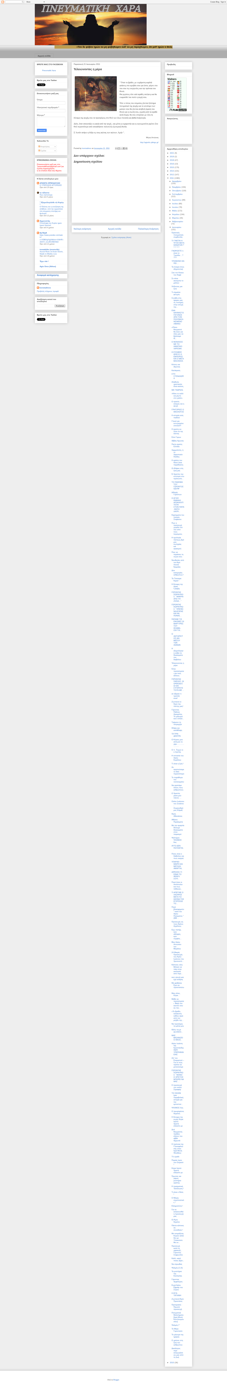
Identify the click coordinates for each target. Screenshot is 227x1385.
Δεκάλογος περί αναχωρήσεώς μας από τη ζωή (177, 1352)
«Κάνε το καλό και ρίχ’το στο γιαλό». (177, 395)
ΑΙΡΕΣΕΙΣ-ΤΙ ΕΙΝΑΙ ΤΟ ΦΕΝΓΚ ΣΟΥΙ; (177, 875)
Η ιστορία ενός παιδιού (178, 416)
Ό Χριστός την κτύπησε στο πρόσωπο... (178, 476)
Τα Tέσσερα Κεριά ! (176, 579)
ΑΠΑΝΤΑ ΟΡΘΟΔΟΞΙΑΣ (50, 183)
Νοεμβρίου (176, 187)
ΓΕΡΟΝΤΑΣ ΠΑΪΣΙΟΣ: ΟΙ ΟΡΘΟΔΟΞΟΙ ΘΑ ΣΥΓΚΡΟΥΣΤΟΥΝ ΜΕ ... (178, 684)
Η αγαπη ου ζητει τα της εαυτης (177, 431)
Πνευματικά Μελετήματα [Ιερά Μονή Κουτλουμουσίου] (178, 1317)
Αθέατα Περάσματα (177, 821)
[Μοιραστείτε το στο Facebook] (124, 148)
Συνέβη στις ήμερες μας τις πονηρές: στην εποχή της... (178, 302)
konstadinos (45, 288)
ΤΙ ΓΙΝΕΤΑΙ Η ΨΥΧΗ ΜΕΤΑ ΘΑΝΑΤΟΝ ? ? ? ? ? (178, 244)
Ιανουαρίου (176, 227)
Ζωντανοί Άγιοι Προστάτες (178, 1300)
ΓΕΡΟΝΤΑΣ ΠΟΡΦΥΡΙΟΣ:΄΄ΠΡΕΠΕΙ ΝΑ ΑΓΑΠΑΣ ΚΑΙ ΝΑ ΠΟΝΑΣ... (177, 610)
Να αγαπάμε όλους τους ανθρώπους (177, 787)
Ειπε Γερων (176, 437)
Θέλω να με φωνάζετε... (177, 1031)
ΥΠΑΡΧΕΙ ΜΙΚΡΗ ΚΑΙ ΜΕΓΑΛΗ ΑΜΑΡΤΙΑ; (177, 865)
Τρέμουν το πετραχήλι (177, 723)
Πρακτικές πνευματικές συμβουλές (178, 235)
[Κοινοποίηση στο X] (121, 148)
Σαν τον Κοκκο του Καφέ (178, 274)
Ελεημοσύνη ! (177, 1206)
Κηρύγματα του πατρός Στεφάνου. (178, 517)
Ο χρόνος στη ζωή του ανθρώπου (177, 1342)
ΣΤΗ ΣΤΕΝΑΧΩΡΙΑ (178, 376)
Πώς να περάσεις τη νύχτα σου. (177, 554)
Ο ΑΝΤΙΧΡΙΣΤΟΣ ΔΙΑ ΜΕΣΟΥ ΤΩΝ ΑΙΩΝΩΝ (177, 639)
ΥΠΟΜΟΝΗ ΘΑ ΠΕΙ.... (178, 262)
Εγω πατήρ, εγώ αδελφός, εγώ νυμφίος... (177, 934)
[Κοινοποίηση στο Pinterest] (126, 148)
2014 (172, 171)
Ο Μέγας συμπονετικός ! (178, 1200)
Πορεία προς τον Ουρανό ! (177, 1162)
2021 (172, 153)
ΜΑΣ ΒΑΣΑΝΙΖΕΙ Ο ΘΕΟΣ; (177, 1037)
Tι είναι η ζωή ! (178, 764)
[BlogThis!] (119, 148)
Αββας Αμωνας (178, 441)
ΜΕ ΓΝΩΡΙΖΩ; (177, 390)
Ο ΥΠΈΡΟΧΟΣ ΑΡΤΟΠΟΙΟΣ (51, 185)
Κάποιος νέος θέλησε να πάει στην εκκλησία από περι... (177, 969)
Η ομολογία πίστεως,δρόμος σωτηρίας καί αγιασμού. (178, 543)
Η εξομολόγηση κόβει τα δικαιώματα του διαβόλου (177, 654)
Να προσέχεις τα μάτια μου (178, 1025)
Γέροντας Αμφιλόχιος (177, 1280)
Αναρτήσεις (45, 146)
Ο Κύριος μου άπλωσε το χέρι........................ (178, 743)
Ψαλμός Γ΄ (176, 1325)
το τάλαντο (44, 193)
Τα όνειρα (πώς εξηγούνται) (178, 268)
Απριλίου (176, 214)
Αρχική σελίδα (44, 56)
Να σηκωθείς (177, 1264)
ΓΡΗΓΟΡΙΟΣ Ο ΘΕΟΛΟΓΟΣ (178, 410)
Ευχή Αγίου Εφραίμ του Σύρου (177, 1287)
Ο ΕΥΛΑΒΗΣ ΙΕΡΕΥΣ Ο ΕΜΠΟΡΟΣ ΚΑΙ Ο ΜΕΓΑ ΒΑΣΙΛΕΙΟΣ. (178, 356)
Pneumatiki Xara (49, 70)
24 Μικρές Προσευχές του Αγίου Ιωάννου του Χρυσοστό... (178, 956)
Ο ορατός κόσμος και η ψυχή (178, 403)
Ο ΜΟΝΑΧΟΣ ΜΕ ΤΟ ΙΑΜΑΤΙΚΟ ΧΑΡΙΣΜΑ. (177, 345)
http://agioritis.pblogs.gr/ (149, 142)
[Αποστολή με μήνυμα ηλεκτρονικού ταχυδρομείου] (116, 148)
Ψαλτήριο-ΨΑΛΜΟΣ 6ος (177, 840)
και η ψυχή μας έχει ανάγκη (178, 978)
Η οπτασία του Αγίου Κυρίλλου (178, 758)
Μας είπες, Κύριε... (176, 994)
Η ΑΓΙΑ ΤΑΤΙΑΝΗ (176, 1294)
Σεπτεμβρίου (177, 194)
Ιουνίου (175, 207)
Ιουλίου (175, 204)
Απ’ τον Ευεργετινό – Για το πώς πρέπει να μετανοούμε (178, 1062)
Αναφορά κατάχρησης (48, 275)
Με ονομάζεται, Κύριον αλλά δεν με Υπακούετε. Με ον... (178, 1237)
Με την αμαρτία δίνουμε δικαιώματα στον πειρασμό (178, 829)
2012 (172, 174)
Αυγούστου (177, 200)
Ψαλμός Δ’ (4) (177, 1268)
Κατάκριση (176, 370)
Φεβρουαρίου (177, 221)
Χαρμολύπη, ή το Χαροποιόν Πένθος (177, 453)
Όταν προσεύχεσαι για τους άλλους (178, 672)
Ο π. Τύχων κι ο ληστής (177, 751)
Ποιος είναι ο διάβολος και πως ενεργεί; (178, 856)
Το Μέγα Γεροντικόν (177, 1330)
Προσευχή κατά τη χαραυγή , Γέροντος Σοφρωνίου (177, 1250)
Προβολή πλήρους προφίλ (48, 291)
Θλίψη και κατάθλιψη (177, 729)
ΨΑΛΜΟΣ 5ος (177, 1108)
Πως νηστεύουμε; (46, 195)
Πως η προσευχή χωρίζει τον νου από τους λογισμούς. (177, 528)
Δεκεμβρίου (176, 181)
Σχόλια (43, 151)
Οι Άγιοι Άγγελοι (176, 1221)
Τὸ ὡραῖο (175, 1157)
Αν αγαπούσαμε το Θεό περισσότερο (178, 770)
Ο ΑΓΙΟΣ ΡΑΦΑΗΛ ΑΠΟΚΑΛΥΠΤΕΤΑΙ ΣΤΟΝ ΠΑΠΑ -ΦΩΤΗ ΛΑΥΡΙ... (178, 504)
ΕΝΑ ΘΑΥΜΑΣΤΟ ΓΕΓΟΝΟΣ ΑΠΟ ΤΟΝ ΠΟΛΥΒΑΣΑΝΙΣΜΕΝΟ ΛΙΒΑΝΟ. (178, 317)
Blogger (116, 1380)
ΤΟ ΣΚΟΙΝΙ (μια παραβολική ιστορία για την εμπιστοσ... (177, 1098)
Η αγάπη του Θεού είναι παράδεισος (177, 462)
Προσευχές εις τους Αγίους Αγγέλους (177, 924)
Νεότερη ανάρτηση (82, 229)
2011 (172, 178)
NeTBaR (43, 233)
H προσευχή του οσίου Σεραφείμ (177, 1087)
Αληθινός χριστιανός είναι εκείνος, (178, 384)
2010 (172, 1362)
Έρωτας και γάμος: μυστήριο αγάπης (176, 1179)
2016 (172, 164)
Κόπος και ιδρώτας (176, 365)
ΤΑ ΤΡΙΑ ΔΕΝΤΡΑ (176, 735)
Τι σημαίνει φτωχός (176, 293)
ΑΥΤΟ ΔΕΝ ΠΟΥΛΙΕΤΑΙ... (178, 848)
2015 (172, 167)
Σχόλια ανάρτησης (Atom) (121, 237)
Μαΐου (175, 211)
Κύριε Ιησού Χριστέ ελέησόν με (177, 1170)
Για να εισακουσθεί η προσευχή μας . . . (178, 1212)
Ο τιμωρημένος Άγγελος (178, 1112)
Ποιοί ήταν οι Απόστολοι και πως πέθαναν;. (177, 885)
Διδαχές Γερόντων (177, 493)
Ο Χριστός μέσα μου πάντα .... (176, 795)
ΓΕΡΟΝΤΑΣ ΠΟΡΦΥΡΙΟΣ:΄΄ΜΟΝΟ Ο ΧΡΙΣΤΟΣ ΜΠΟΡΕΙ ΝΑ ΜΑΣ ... (178, 1075)
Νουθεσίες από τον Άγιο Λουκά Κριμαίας (178, 563)
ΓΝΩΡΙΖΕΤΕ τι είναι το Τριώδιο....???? (177, 254)
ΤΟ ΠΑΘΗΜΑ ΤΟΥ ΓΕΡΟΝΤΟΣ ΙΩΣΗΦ (178, 485)
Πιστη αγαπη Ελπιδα (177, 445)
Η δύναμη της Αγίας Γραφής (177, 586)
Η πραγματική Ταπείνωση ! (178, 1187)
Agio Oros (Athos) (48, 266)
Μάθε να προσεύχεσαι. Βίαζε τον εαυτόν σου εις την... (178, 1003)
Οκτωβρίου (177, 191)
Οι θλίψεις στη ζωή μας (177, 469)
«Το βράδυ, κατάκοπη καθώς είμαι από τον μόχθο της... (178, 1015)
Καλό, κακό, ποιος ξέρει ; (178, 1259)
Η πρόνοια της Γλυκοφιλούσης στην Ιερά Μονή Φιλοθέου (178, 1148)
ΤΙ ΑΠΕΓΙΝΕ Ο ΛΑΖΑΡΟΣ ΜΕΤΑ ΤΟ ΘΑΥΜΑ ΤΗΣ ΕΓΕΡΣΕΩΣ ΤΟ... (178, 897)
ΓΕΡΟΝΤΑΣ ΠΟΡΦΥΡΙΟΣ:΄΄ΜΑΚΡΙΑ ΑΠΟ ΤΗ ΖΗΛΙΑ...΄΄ (177, 596)
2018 (172, 160)
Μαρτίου (176, 218)
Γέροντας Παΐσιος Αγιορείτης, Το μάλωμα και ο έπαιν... (178, 714)
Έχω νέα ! (44, 261)
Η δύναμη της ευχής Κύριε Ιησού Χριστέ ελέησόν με (177, 1121)
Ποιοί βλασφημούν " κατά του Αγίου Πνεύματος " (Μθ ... (178, 912)
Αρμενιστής (45, 221)
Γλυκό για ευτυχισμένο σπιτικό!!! (178, 423)
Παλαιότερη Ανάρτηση (148, 229)
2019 (172, 156)
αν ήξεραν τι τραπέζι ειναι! (176, 696)
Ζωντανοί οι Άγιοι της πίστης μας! (177, 704)
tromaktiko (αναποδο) (49, 249)
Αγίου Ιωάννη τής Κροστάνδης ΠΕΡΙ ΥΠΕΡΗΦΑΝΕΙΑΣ (178, 1049)
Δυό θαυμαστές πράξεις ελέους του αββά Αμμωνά (177, 1135)
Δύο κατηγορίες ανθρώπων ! (178, 572)
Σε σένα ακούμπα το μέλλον (177, 280)
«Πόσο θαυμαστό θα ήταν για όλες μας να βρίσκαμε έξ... (177, 332)
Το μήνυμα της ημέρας (178, 1335)
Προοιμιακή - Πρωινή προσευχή (177, 1307)
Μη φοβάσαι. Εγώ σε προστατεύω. (178, 986)
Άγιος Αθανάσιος (177, 815)
